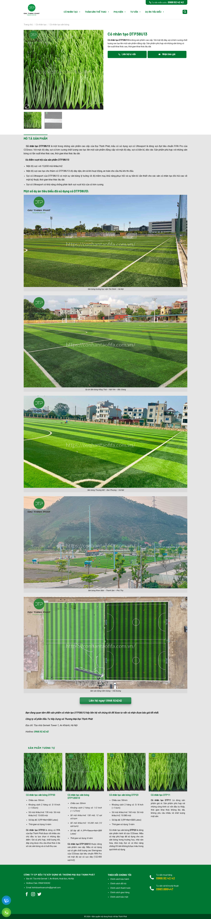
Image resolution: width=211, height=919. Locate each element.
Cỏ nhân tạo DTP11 (160, 795)
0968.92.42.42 (41, 731)
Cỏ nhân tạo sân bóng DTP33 (40, 795)
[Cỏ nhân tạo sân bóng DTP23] (126, 772)
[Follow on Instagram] (33, 895)
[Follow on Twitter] (39, 895)
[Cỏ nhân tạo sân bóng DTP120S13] (84, 772)
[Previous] (28, 70)
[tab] (36, 138)
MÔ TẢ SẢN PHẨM (36, 138)
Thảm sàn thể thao (95, 12)
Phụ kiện (118, 12)
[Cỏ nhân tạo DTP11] (168, 772)
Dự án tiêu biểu (153, 12)
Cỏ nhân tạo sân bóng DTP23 (123, 795)
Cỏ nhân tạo (71, 12)
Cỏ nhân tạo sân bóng (59, 24)
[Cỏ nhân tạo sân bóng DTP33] (43, 772)
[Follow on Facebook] (27, 895)
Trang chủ (28, 24)
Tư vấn (134, 12)
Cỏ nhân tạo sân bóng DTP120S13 (78, 796)
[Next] (98, 70)
